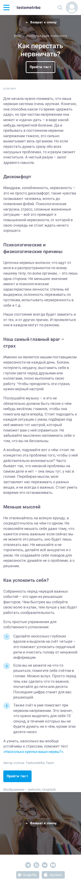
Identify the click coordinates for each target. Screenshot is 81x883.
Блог (18, 36)
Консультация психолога (46, 36)
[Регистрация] (72, 7)
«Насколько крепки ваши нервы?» (33, 751)
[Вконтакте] (45, 865)
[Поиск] (60, 7)
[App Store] (53, 875)
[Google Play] (27, 875)
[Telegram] (28, 865)
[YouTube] (53, 865)
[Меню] (6, 7)
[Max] (36, 865)
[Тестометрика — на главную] (28, 7)
